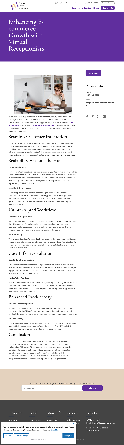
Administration (73, 420)
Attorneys (13, 420)
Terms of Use (35, 420)
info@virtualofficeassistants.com (70, 3)
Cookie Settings (22, 436)
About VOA (52, 420)
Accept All (68, 436)
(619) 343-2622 (92, 3)
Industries (86, 8)
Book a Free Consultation (97, 428)
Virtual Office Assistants (43, 125)
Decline (8, 436)
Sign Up (92, 388)
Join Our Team (107, 3)
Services (76, 8)
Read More (55, 430)
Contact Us (108, 8)
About (96, 8)
